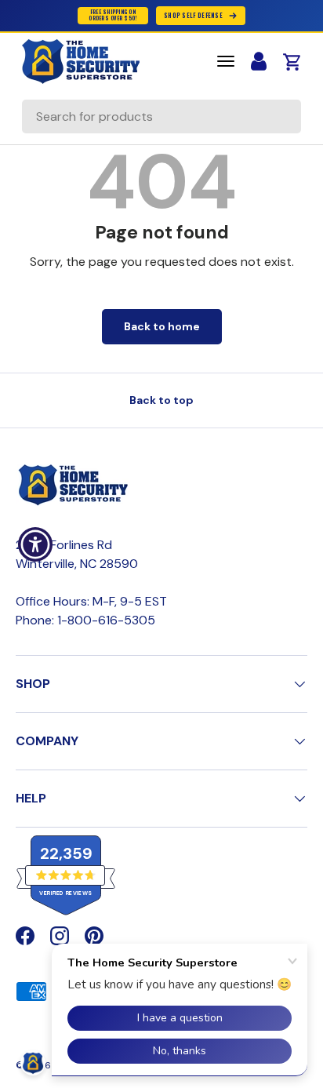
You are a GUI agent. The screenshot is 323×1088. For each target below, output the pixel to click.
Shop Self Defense (193, 15)
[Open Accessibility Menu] (35, 544)
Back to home (162, 326)
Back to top (161, 400)
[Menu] (226, 61)
